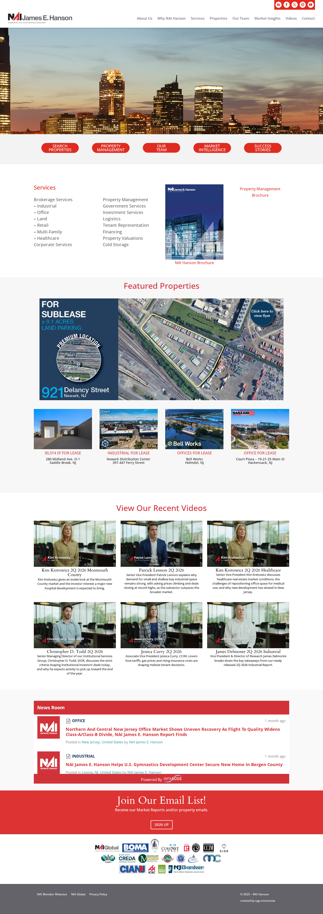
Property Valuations (123, 238)
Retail (42, 225)
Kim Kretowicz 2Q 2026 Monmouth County (75, 572)
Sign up (31, 72)
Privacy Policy (98, 894)
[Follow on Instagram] (303, 5)
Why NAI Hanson (171, 19)
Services (198, 19)
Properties (218, 19)
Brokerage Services (53, 199)
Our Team (240, 19)
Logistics (112, 219)
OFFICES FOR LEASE (194, 453)
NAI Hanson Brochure (194, 262)
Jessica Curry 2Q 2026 (161, 652)
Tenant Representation (126, 225)
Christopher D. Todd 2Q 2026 (75, 652)
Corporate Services (53, 244)
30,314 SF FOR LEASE (62, 453)
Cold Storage (116, 244)
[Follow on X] (295, 5)
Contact (308, 19)
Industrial (47, 206)
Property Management (111, 147)
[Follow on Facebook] (287, 5)
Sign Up (162, 824)
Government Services (124, 206)
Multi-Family (49, 232)
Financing (112, 232)
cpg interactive (265, 901)
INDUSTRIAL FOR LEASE (129, 453)
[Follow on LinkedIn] (278, 5)
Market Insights (267, 19)
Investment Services (123, 212)
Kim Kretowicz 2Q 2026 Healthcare (248, 570)
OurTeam (161, 147)
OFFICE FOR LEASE (260, 453)
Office (43, 212)
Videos (291, 19)
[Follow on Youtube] (311, 5)
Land (42, 219)
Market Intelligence (212, 147)
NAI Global (78, 894)
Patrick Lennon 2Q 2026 (161, 570)
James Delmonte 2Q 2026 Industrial (248, 652)
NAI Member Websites (52, 894)
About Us (144, 19)
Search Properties (60, 147)
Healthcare (48, 238)
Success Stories (262, 147)
